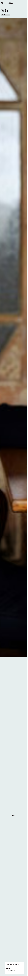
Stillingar (8, 968)
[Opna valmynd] (25, 3)
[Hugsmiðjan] (7, 3)
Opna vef (13, 815)
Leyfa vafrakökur (10, 970)
